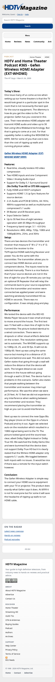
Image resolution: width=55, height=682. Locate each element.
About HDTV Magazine (15, 590)
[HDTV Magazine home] (24, 7)
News (27, 41)
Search (27, 26)
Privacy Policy (11, 649)
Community (39, 41)
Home (8, 41)
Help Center (10, 645)
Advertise (9, 594)
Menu (27, 36)
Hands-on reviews (12, 535)
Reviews (17, 41)
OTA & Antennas (12, 620)
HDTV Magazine (16, 564)
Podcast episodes (12, 539)
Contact (17, 673)
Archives (9, 636)
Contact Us (10, 598)
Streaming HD (11, 612)
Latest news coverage (14, 531)
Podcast (8, 628)
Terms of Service (12, 654)
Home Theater (35, 57)
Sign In (20, 14)
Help (27, 14)
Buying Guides (12, 624)
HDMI (47, 57)
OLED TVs (9, 616)
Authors (9, 632)
